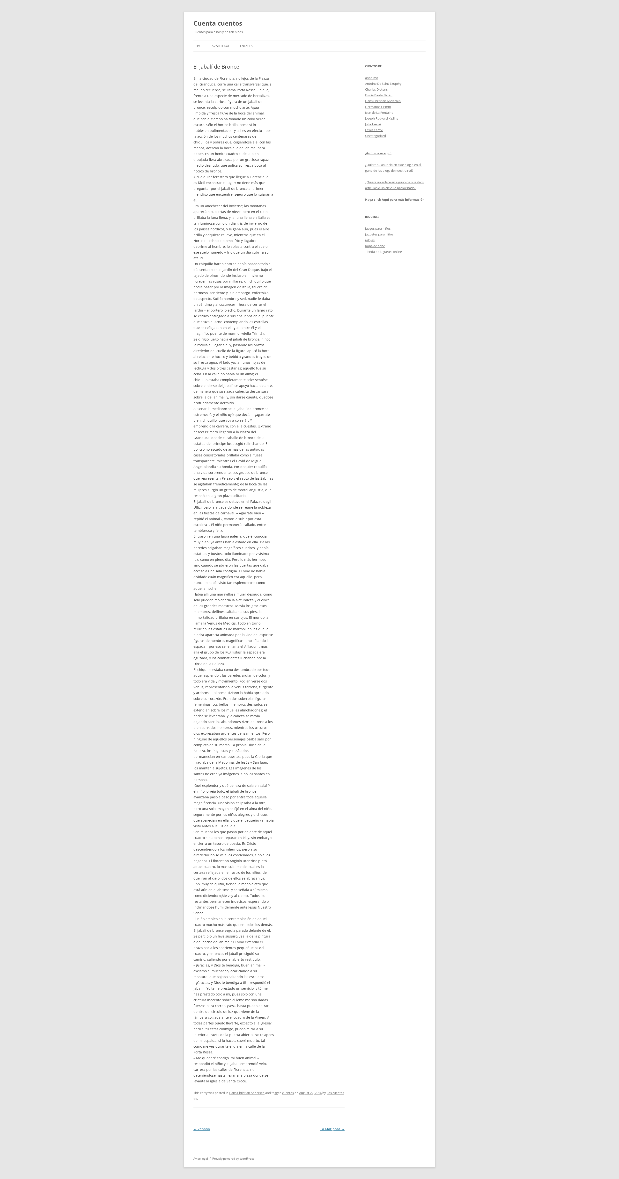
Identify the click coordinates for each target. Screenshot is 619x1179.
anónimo (371, 78)
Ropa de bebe (375, 246)
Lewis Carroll (374, 130)
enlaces (246, 46)
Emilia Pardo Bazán (378, 95)
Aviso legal (220, 46)
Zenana (201, 1129)
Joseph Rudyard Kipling (381, 118)
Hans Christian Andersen (247, 1093)
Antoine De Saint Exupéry (383, 83)
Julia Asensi (373, 124)
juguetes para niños (379, 234)
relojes (370, 240)
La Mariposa (332, 1129)
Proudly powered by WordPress (233, 1159)
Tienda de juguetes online (383, 251)
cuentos (288, 1093)
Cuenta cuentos (217, 23)
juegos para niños (378, 228)
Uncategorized (375, 136)
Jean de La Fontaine (379, 112)
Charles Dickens (376, 89)
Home (197, 46)
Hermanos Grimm (378, 107)
